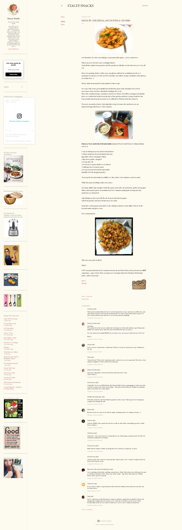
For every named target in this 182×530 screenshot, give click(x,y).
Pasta (63, 24)
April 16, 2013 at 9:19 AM (93, 491)
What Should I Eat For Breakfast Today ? (11, 357)
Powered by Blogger (106, 521)
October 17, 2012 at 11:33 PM (94, 427)
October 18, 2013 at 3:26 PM (94, 505)
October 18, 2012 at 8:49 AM (95, 464)
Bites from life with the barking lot (98, 469)
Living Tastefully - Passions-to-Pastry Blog (13, 388)
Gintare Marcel (110, 524)
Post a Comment (87, 509)
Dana (89, 357)
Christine (90, 309)
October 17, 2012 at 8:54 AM (94, 318)
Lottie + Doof (8, 333)
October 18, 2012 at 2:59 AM (94, 440)
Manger (6, 347)
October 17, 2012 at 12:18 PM (94, 364)
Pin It (84, 281)
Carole (89, 344)
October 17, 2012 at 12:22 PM (95, 377)
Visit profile (13, 49)
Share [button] (63, 17)
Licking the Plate (9, 378)
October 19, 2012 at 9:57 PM (94, 478)
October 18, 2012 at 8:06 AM (95, 451)
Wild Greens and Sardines (12, 382)
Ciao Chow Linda (9, 373)
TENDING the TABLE (11, 352)
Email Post (89, 296)
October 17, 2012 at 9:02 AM (94, 339)
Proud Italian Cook (10, 323)
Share (84, 283)
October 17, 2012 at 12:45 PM (95, 391)
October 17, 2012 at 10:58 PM (95, 415)
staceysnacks (20, 141)
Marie (89, 409)
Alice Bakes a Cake (10, 338)
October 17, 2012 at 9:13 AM (94, 352)
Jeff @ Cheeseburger (94, 397)
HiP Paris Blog (8, 328)
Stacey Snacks (81, 5)
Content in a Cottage (11, 343)
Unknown (90, 484)
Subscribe (13, 74)
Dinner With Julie (9, 368)
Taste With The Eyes (10, 319)
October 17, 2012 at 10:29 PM (95, 404)
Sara (88, 496)
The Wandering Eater (11, 363)
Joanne (89, 420)
